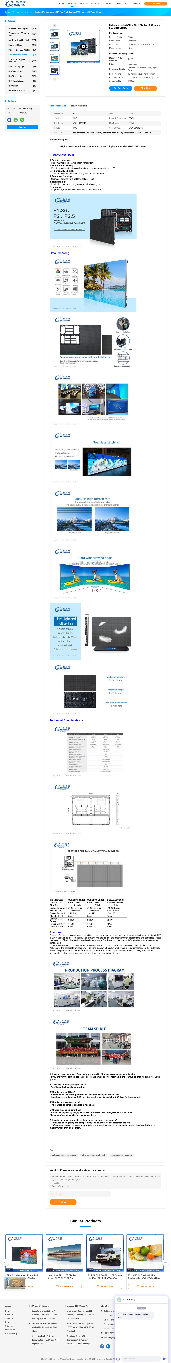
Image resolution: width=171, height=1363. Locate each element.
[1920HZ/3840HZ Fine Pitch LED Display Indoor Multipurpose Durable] (145, 1253)
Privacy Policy (11, 1333)
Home (7, 1311)
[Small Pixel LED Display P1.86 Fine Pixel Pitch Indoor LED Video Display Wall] (24, 1253)
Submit (63, 1202)
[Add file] (118, 1359)
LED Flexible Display (22, 81)
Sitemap (9, 1326)
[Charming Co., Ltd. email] (9, 120)
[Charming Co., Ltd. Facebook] (102, 1346)
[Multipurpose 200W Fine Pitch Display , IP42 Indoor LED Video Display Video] (83, 46)
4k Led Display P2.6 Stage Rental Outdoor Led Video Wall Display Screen (45, 1340)
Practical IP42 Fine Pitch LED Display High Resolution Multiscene (61, 1278)
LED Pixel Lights (22, 76)
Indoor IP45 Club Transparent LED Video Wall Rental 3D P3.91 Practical (80, 1327)
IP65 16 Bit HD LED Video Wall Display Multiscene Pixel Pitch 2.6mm (44, 1327)
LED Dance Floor (22, 71)
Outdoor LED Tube (22, 91)
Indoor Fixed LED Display (22, 50)
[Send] (164, 1359)
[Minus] (164, 1299)
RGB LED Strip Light (22, 66)
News (7, 1322)
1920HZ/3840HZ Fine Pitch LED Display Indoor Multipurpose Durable (143, 1278)
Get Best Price (121, 88)
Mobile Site (10, 1330)
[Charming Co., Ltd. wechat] (22, 120)
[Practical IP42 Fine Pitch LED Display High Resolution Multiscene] (64, 1253)
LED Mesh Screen (22, 86)
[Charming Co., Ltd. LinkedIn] (108, 1346)
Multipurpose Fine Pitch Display (64, 1155)
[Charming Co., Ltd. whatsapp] (15, 120)
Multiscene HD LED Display (122, 1155)
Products (9, 1315)
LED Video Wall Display (22, 28)
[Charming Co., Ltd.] (16, 4)
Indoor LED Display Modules (22, 60)
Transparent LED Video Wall (22, 34)
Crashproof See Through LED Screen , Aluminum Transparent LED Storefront (80, 1315)
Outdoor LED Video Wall (22, 40)
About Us (9, 1318)
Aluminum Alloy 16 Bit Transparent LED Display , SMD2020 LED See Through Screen (78, 1340)
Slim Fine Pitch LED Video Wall (93, 1155)
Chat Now (155, 4)
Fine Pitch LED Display (22, 55)
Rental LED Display (22, 45)
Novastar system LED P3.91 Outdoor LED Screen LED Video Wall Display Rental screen (45, 1315)
